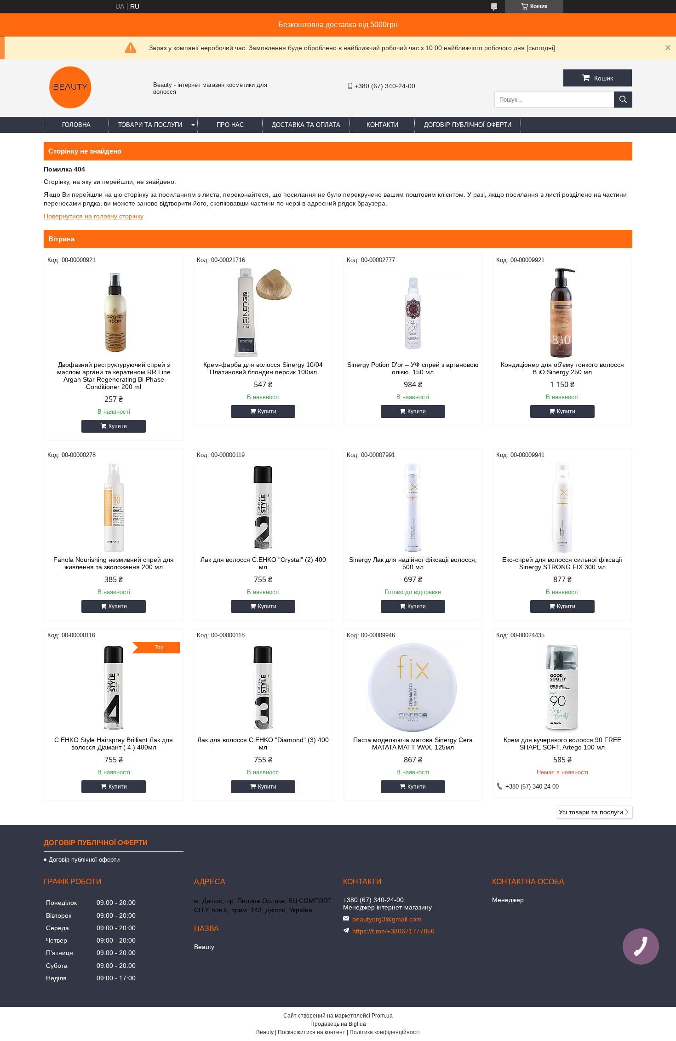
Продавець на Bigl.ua (338, 1024)
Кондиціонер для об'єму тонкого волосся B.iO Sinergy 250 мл (562, 368)
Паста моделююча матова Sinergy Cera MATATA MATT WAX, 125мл (413, 743)
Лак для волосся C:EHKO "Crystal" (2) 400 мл (263, 563)
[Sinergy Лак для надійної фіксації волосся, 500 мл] (413, 508)
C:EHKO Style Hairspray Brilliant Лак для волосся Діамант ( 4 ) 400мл (113, 743)
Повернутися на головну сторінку (93, 216)
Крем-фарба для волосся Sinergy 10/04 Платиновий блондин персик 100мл (263, 368)
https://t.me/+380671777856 (393, 931)
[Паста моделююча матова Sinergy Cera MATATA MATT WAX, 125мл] (413, 688)
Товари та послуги (150, 124)
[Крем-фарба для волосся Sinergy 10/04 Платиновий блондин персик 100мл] (263, 313)
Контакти (382, 124)
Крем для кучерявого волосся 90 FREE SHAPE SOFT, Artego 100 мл (562, 743)
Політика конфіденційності (384, 1032)
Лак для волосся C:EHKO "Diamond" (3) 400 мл (263, 743)
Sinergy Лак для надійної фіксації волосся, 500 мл (413, 563)
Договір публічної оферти (467, 124)
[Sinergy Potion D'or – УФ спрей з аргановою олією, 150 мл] (413, 313)
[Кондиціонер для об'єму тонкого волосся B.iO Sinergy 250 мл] (562, 313)
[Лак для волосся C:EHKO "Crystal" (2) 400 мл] (263, 508)
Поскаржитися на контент (311, 1032)
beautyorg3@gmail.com (387, 919)
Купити (118, 426)
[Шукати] (623, 100)
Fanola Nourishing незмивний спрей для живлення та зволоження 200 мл (113, 563)
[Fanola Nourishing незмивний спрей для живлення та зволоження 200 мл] (113, 508)
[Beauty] (71, 112)
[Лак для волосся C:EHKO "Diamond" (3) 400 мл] (263, 688)
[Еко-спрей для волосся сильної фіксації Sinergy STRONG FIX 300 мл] (562, 508)
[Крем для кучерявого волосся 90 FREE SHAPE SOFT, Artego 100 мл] (562, 688)
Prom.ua (382, 1015)
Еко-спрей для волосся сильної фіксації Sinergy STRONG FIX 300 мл (562, 563)
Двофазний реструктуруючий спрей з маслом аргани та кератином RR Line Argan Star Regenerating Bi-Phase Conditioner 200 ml (114, 375)
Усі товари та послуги (591, 812)
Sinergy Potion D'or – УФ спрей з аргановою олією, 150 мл (413, 368)
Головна (76, 124)
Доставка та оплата (306, 124)
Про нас (230, 124)
